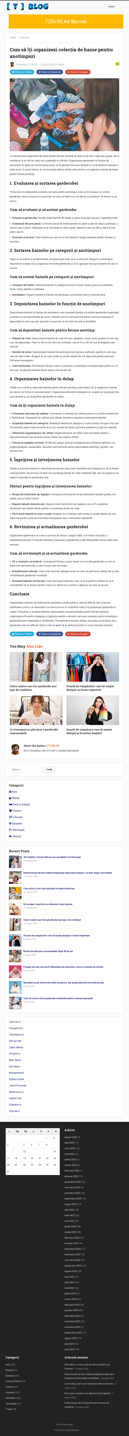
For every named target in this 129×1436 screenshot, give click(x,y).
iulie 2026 (69, 1142)
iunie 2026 (69, 1148)
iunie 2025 (69, 1215)
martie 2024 (70, 1299)
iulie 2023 (69, 1344)
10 (8, 1151)
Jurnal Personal (17, 1085)
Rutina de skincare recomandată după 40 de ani (48, 951)
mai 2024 (69, 1288)
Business (10, 1375)
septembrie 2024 (72, 1265)
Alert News (15, 1060)
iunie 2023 (69, 1349)
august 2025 (70, 1204)
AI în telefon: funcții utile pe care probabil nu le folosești (52, 857)
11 (16, 1151)
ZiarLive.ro (15, 1021)
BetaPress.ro (16, 1091)
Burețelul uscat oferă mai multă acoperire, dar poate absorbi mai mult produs (63, 982)
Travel (9, 1409)
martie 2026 (70, 1165)
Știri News (14, 1066)
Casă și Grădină (21, 804)
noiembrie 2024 (72, 1254)
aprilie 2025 (70, 1226)
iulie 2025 (69, 1210)
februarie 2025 (71, 1238)
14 (40, 1151)
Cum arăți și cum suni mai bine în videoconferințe (49, 888)
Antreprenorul (16, 1072)
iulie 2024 (69, 1277)
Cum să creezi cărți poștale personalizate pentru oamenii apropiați (58, 998)
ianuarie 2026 (71, 1176)
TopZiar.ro (14, 1111)
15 (47, 1151)
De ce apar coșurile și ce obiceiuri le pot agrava (47, 904)
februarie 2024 (71, 1305)
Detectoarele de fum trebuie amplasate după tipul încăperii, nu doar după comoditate (67, 873)
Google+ (79, 72)
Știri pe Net (15, 1040)
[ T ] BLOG (32, 64)
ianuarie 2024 (71, 1310)
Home (13, 37)
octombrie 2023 (72, 1327)
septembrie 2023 (72, 1332)
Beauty (15, 798)
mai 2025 (69, 1221)
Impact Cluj (15, 1098)
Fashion (24, 37)
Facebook (51, 72)
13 (32, 1151)
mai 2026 (69, 1154)
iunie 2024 (69, 1282)
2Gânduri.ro (15, 1104)
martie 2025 (70, 1232)
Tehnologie (18, 829)
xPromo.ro (14, 1053)
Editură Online (16, 1079)
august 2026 (70, 1137)
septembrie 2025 (72, 1198)
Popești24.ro (16, 1028)
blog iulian (68, 1424)
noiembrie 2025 (72, 1187)
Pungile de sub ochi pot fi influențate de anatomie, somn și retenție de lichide (63, 967)
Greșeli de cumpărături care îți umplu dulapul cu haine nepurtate (56, 935)
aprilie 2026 (70, 1159)
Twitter (23, 72)
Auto (14, 791)
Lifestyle (17, 817)
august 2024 (70, 1271)
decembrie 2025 (72, 1182)
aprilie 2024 (70, 1293)
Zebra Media (16, 1047)
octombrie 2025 (72, 1193)
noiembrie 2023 (72, 1321)
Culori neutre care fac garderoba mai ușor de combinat (52, 920)
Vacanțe (16, 836)
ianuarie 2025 (71, 1243)
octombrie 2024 (72, 1260)
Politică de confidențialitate (66, 1430)
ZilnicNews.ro (16, 1034)
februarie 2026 (71, 1170)
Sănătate (16, 823)
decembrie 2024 (72, 1249)
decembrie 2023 (72, 1316)
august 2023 (70, 1338)
